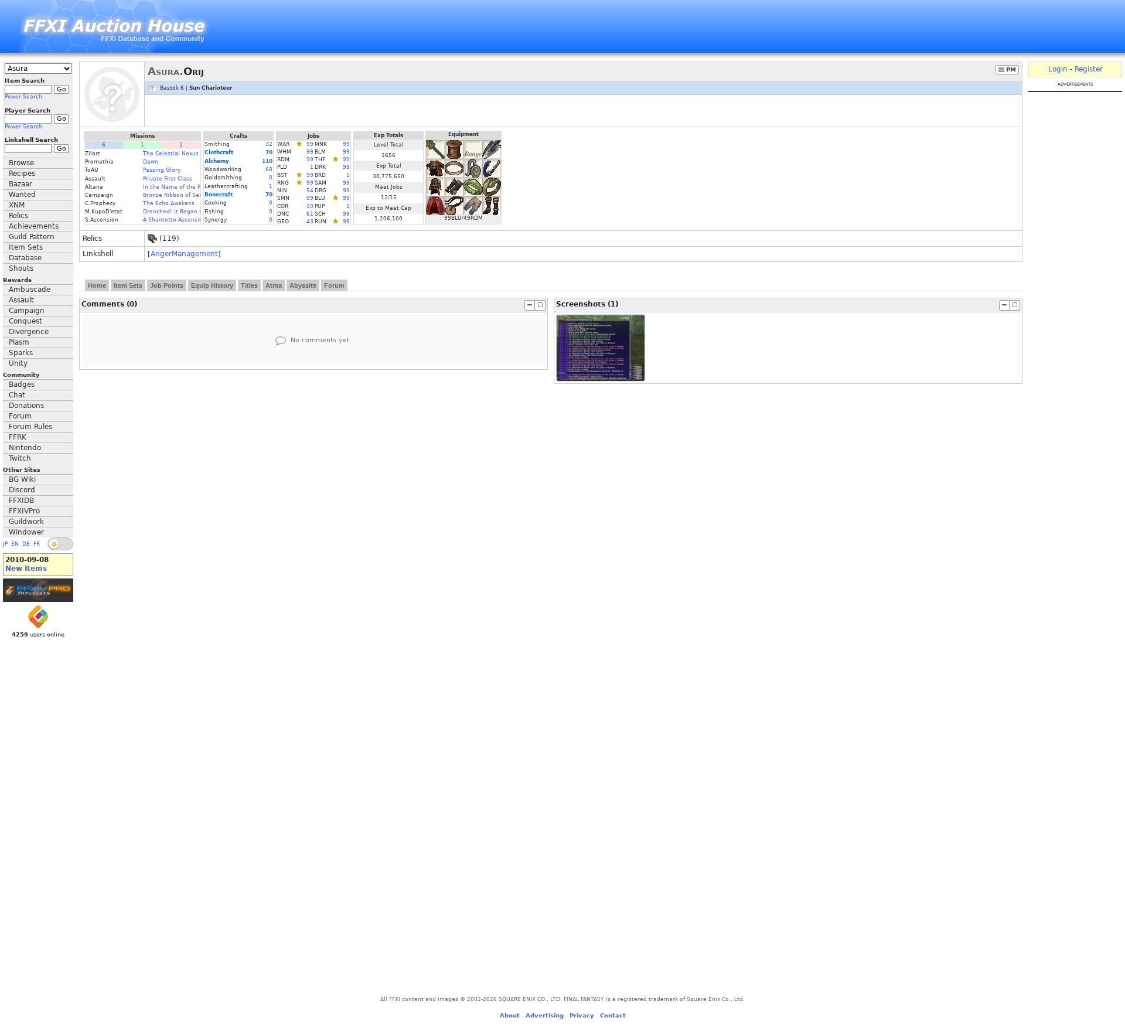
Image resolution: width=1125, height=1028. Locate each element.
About (510, 1015)
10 (309, 206)
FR (36, 544)
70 (268, 152)
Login (1058, 69)
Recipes (22, 173)
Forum (20, 416)
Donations (26, 405)
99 (309, 144)
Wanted (22, 194)
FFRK (17, 437)
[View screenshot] (600, 348)
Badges (22, 384)
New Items (26, 568)
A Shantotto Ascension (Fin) (181, 220)
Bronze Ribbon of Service (178, 195)
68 (268, 169)
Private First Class (167, 179)
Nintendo (25, 448)
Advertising (545, 1015)
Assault (21, 300)
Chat (17, 395)
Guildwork (26, 522)
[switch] (60, 543)
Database (25, 258)
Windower (26, 532)
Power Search (23, 97)
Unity (18, 363)
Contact (613, 1015)
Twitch (20, 458)
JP (5, 544)
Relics (18, 216)
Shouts (21, 268)
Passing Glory (161, 170)
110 (267, 161)
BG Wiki (22, 479)
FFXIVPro (24, 511)
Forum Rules (30, 427)
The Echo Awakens (169, 203)
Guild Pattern (31, 237)
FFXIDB (21, 500)
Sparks (21, 353)
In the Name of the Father (179, 187)
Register (1089, 69)
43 (309, 221)
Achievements (34, 226)
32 (268, 144)
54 (309, 190)
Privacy (582, 1015)
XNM (17, 205)
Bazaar (20, 184)
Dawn (150, 162)
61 (309, 214)
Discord (22, 490)
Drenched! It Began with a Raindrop (193, 212)
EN (15, 544)
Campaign (27, 311)
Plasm (19, 342)
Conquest (25, 321)
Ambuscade (29, 289)
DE (26, 544)
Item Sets (26, 247)
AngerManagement (184, 254)
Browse (21, 163)
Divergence (29, 332)
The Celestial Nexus (171, 153)
